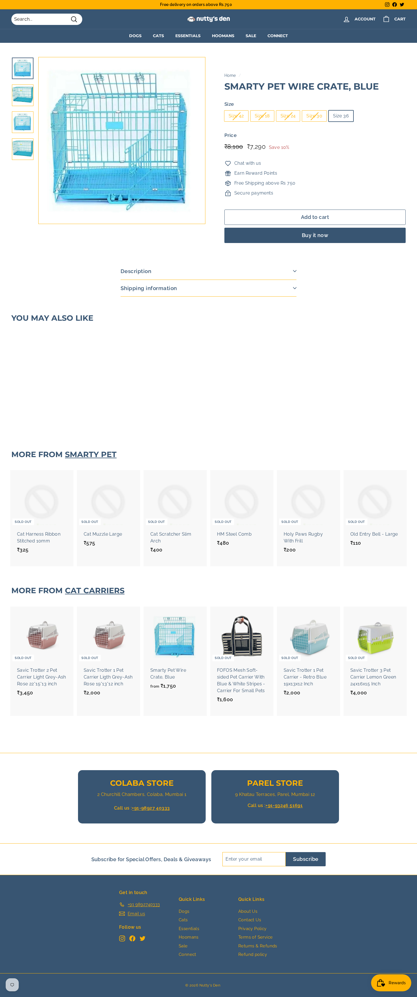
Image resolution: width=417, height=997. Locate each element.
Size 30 (314, 116)
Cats (158, 35)
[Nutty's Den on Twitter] (143, 938)
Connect (278, 35)
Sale (251, 35)
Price (230, 135)
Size (229, 104)
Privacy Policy (252, 928)
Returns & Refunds (257, 946)
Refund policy (252, 954)
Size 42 (236, 116)
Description (136, 271)
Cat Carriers (95, 590)
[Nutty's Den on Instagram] (122, 938)
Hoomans (223, 35)
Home (230, 75)
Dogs (135, 35)
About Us (247, 911)
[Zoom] (122, 140)
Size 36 (341, 116)
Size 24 (288, 116)
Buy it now (315, 235)
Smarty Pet (91, 454)
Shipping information (149, 288)
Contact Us (249, 919)
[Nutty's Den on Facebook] (132, 938)
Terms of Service (255, 937)
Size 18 (262, 116)
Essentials (188, 35)
